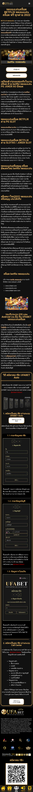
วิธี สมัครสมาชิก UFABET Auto (16, 376)
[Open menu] (29, 3)
